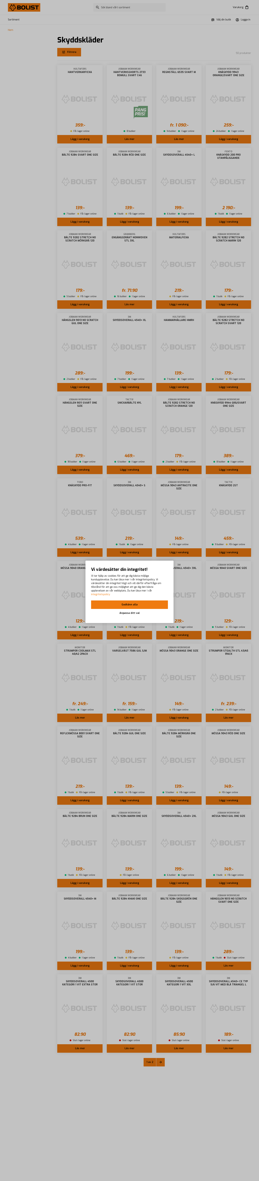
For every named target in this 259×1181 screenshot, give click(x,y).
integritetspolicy (100, 594)
